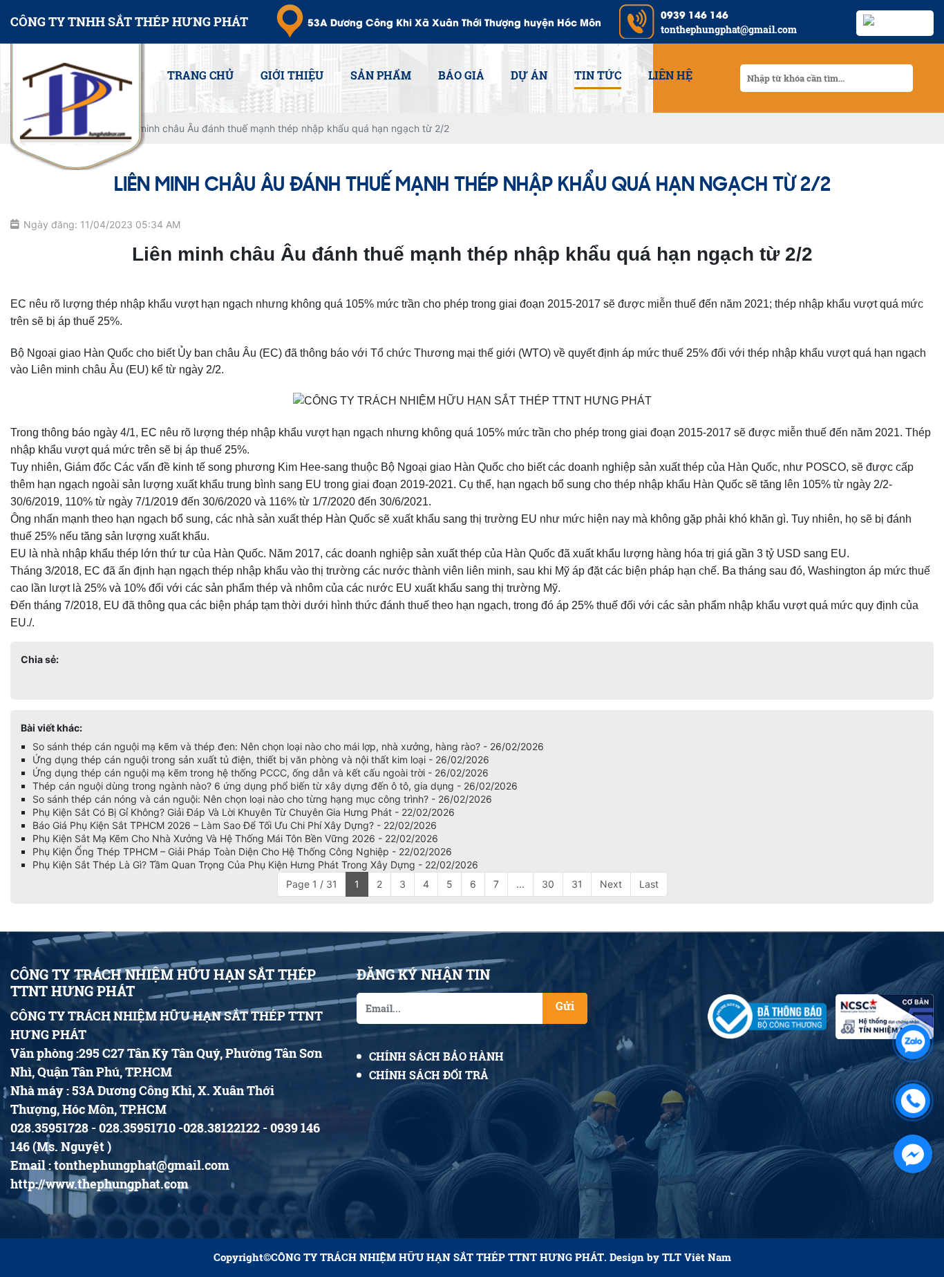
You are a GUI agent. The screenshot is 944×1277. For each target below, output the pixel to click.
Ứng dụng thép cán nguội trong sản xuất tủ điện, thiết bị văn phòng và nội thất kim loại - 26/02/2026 (260, 759)
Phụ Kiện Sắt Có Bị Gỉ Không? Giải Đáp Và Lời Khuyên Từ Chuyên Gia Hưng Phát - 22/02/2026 (243, 812)
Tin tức (597, 75)
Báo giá (461, 75)
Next (611, 884)
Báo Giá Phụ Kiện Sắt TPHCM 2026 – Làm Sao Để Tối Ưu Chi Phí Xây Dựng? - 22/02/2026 (234, 825)
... (520, 884)
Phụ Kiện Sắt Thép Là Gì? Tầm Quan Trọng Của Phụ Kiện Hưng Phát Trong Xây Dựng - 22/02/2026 (255, 864)
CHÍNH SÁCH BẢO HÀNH (436, 1056)
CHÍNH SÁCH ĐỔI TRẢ (429, 1075)
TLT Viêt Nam (696, 1257)
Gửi (565, 1005)
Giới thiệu (292, 75)
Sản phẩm (380, 75)
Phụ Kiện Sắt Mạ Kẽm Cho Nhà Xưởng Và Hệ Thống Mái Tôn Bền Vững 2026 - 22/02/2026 (235, 838)
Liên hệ (670, 75)
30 (548, 884)
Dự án (529, 75)
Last (649, 884)
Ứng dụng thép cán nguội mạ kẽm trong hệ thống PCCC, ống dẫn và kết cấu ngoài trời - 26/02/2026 (260, 773)
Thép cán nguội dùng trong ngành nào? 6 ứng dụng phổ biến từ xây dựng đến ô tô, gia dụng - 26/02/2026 (275, 786)
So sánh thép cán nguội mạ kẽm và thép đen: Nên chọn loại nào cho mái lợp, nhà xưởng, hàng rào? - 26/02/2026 (288, 746)
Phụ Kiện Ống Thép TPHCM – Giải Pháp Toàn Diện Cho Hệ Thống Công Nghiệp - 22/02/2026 (242, 851)
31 (577, 884)
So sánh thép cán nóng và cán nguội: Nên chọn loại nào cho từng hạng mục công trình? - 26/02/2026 (262, 799)
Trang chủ (200, 75)
